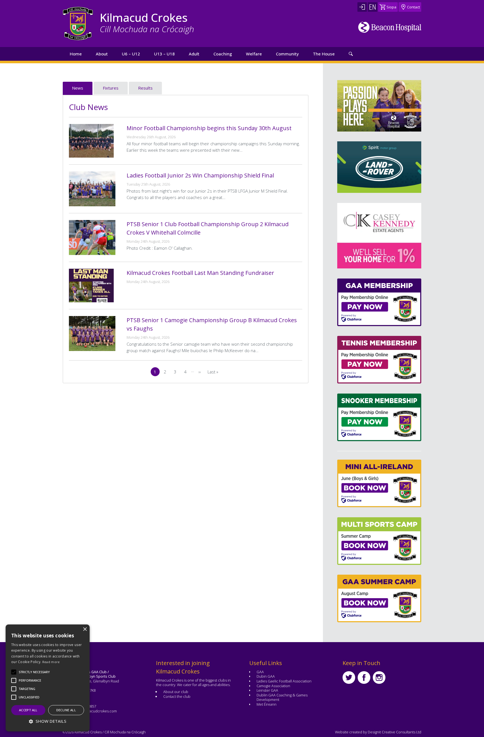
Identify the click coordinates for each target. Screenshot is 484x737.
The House (324, 54)
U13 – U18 (164, 54)
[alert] (48, 677)
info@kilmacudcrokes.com (95, 710)
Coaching (222, 54)
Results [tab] (145, 88)
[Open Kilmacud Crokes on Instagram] (379, 677)
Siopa (391, 7)
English (372, 7)
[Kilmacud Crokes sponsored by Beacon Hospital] (389, 27)
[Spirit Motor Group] (379, 167)
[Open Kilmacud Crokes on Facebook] (364, 677)
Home (76, 54)
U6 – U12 (131, 54)
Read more (51, 662)
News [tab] (77, 88)
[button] (34, 672)
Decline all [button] (66, 710)
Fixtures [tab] (110, 88)
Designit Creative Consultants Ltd (394, 731)
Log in (362, 7)
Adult (194, 54)
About (102, 54)
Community (287, 54)
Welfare (254, 54)
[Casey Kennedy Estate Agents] (346, 235)
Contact (413, 7)
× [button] (85, 629)
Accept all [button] (28, 710)
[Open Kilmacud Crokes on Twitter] (349, 677)
